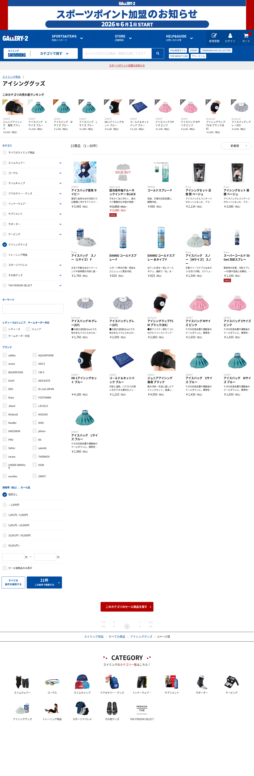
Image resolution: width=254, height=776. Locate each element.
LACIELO (43, 406)
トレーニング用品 (17, 255)
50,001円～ (14, 545)
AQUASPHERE (46, 355)
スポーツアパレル (17, 265)
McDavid (13, 414)
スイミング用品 (11, 77)
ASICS (41, 364)
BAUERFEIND (15, 372)
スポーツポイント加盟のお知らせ (127, 65)
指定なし (13, 494)
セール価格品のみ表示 (20, 568)
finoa (11, 397)
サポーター (14, 224)
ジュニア (36, 329)
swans (11, 456)
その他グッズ (15, 275)
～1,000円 (13, 505)
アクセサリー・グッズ (20, 193)
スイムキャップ (16, 183)
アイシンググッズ (17, 244)
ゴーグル (13, 173)
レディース (14, 329)
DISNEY (193, 50)
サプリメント (15, 214)
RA (39, 440)
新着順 (235, 145)
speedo (42, 448)
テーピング (14, 234)
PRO (10, 440)
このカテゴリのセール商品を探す (126, 606)
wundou (12, 476)
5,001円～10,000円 (18, 525)
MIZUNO (43, 414)
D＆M (11, 380)
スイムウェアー (16, 163)
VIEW (41, 465)
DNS (10, 389)
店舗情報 (120, 38)
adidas (12, 355)
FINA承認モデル (178, 50)
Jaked (11, 406)
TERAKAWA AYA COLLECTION (216, 50)
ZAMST (42, 476)
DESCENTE (44, 380)
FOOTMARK (44, 397)
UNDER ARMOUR (17, 466)
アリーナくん (198, 56)
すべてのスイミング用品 (21, 152)
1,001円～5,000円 (18, 515)
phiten (41, 431)
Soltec (11, 448)
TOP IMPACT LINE (179, 56)
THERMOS (44, 456)
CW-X (41, 372)
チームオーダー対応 (19, 336)
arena (11, 364)
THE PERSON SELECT (20, 285)
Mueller (12, 423)
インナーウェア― (17, 203)
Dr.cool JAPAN (46, 389)
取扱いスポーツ (64, 38)
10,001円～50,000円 (19, 535)
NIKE (41, 423)
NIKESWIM (14, 431)
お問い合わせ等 (176, 38)
